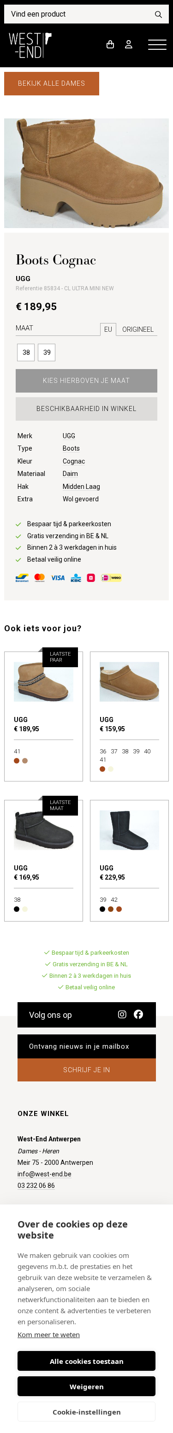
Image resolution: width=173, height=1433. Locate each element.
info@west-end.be (45, 1174)
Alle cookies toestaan (87, 1361)
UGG (69, 436)
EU (108, 329)
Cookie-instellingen (87, 1411)
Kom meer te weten (49, 1334)
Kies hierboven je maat (86, 380)
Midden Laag (81, 486)
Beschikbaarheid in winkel (86, 408)
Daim (70, 473)
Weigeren (87, 1386)
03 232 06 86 (36, 1185)
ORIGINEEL (138, 329)
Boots (71, 448)
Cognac (74, 461)
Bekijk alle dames (51, 83)
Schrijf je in (86, 1070)
